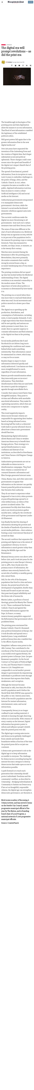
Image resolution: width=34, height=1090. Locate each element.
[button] (2, 2)
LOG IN (30, 2)
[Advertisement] (17, 26)
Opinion (9, 45)
